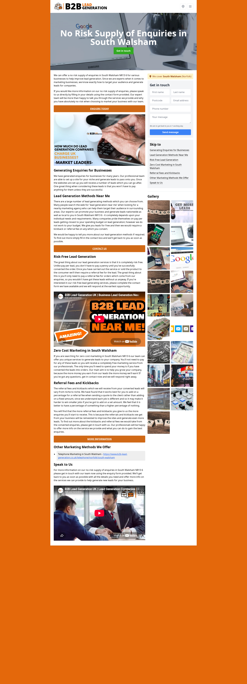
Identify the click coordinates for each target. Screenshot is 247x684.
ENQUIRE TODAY (99, 108)
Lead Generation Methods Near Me (169, 155)
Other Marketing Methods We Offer (169, 177)
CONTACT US (99, 248)
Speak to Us (156, 182)
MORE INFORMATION (99, 439)
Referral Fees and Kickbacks (165, 173)
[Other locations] (183, 6)
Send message (170, 132)
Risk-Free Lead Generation (164, 159)
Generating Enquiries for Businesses (169, 150)
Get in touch (123, 50)
